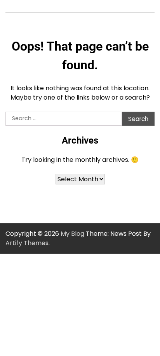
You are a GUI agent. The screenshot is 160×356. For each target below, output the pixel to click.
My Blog (72, 233)
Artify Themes (27, 243)
